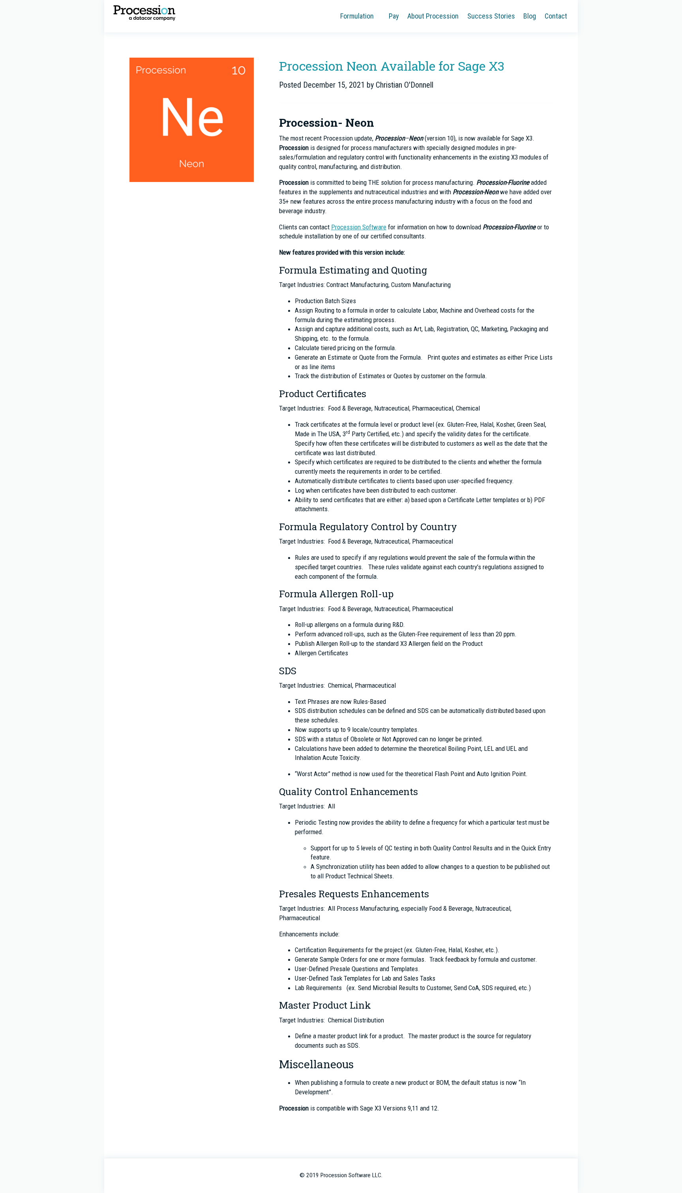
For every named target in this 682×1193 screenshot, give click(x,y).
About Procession (433, 16)
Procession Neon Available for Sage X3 (391, 65)
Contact (556, 16)
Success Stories (491, 16)
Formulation (357, 16)
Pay (394, 16)
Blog (529, 16)
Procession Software (144, 13)
